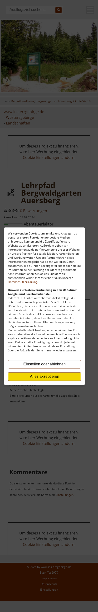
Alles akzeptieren (44, 376)
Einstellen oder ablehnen (44, 364)
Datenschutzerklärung (22, 282)
